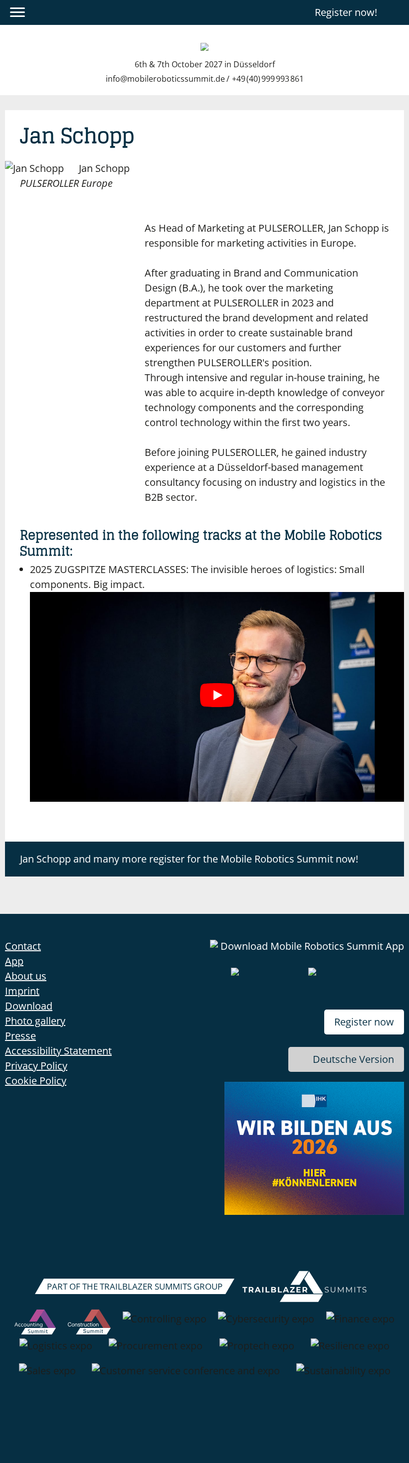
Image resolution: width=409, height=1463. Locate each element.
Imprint (22, 991)
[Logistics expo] (56, 1350)
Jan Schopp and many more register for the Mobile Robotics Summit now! (189, 859)
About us (25, 976)
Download (28, 1006)
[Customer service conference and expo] (185, 1375)
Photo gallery (35, 1020)
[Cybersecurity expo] (266, 1324)
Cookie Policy (35, 1080)
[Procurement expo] (155, 1350)
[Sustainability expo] (343, 1375)
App (14, 961)
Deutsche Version (353, 1059)
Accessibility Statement (58, 1050)
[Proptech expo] (257, 1350)
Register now (364, 1021)
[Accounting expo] (35, 1324)
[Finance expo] (360, 1324)
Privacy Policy (36, 1065)
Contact (23, 946)
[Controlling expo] (164, 1324)
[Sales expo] (47, 1375)
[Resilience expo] (350, 1350)
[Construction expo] (89, 1324)
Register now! (346, 12)
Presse (20, 1035)
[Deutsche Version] (396, 12)
